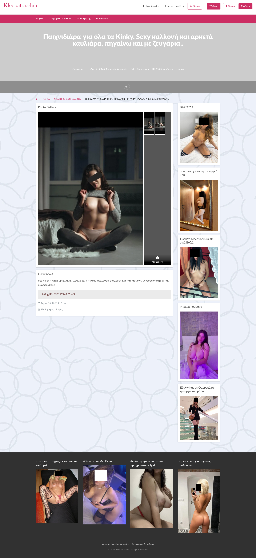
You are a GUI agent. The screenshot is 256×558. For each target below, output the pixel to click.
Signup (196, 6)
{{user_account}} (172, 6)
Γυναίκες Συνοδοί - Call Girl (90, 69)
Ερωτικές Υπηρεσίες (117, 69)
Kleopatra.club (20, 5)
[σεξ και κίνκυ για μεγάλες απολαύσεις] (199, 501)
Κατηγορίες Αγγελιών (59, 19)
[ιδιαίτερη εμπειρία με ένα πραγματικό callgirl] (151, 498)
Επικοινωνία (102, 19)
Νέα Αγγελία (152, 6)
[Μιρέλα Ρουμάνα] (199, 345)
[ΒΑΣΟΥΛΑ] (199, 137)
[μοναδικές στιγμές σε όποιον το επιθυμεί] (57, 496)
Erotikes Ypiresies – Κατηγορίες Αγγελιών (132, 544)
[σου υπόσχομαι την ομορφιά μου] (199, 205)
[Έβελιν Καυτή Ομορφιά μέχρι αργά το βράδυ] (199, 417)
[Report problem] (127, 87)
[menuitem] (151, 6)
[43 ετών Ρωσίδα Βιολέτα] (104, 494)
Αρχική (39, 19)
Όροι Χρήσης (84, 19)
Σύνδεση (213, 6)
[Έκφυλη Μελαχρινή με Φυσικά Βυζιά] (199, 272)
